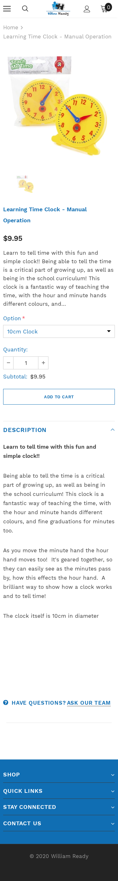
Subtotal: (15, 376)
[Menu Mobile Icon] (7, 9)
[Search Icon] (25, 9)
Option (14, 318)
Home (10, 27)
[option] (59, 105)
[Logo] (58, 8)
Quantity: (15, 349)
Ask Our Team (89, 703)
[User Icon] (87, 9)
